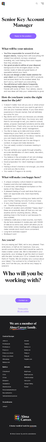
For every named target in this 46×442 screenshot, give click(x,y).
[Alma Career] (23, 418)
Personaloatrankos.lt (9, 390)
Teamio (26, 344)
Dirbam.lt (5, 380)
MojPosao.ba (28, 374)
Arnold (26, 341)
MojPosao (27, 371)
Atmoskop (6, 359)
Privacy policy (23, 309)
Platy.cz (26, 353)
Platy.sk (26, 356)
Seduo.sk (27, 350)
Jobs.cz (5, 341)
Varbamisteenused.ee (10, 396)
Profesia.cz (6, 347)
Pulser (26, 387)
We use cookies (23, 311)
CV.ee (5, 377)
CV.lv (4, 374)
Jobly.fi (5, 406)
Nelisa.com (6, 362)
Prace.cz (5, 350)
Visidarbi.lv (6, 383)
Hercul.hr (27, 380)
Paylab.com (28, 359)
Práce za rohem (8, 356)
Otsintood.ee (7, 387)
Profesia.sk (6, 344)
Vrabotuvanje (28, 377)
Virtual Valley (28, 383)
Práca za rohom (8, 353)
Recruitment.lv (7, 393)
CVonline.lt (6, 371)
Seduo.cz (27, 347)
